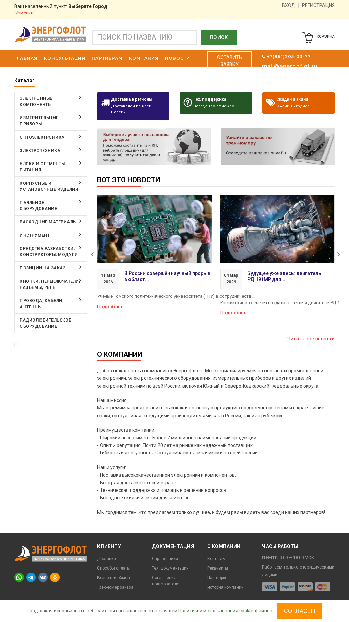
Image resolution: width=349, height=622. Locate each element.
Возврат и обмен (113, 577)
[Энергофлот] (50, 33)
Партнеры (216, 577)
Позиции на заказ (42, 268)
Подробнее (110, 306)
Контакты (216, 558)
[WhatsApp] (19, 577)
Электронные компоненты (36, 101)
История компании (225, 587)
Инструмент (35, 235)
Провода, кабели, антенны (41, 303)
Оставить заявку (229, 61)
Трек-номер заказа (115, 587)
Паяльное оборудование (38, 205)
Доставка (106, 558)
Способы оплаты (113, 568)
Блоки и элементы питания (42, 166)
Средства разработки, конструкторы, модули (49, 251)
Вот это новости (128, 180)
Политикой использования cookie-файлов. (225, 610)
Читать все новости (311, 338)
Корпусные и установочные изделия (49, 186)
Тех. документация (170, 568)
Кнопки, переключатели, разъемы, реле (50, 284)
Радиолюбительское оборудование (45, 323)
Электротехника (40, 150)
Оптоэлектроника (42, 137)
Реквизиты (217, 568)
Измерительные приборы (39, 120)
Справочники (165, 558)
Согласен (299, 611)
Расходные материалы (48, 222)
